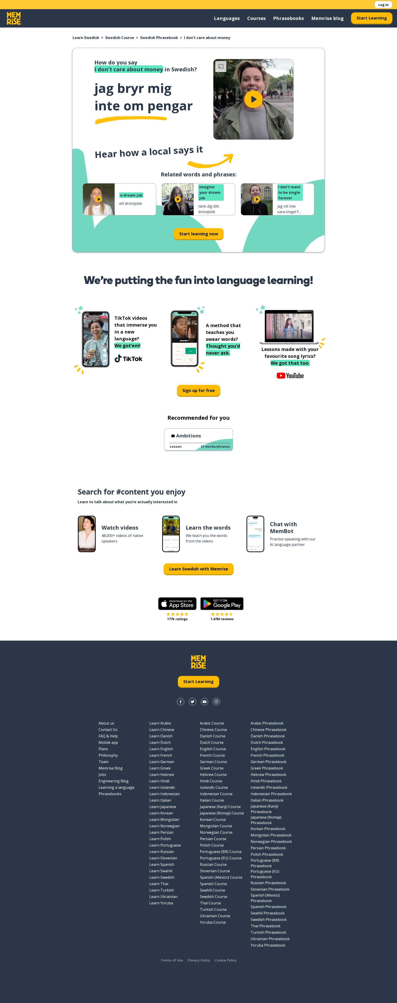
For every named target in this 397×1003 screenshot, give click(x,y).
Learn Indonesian (164, 793)
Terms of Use (172, 960)
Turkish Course (213, 909)
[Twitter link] (192, 701)
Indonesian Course (216, 793)
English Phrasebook (268, 748)
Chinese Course (213, 729)
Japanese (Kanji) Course (220, 806)
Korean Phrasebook (268, 828)
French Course (212, 755)
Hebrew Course (213, 774)
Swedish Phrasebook (159, 37)
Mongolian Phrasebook (271, 835)
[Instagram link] (216, 701)
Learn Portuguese (165, 845)
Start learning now (198, 233)
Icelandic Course (214, 787)
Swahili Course (212, 890)
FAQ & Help (108, 736)
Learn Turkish (161, 890)
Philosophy (108, 755)
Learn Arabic (160, 723)
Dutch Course (212, 742)
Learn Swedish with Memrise (198, 569)
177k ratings (177, 619)
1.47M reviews (222, 619)
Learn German (161, 761)
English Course (213, 748)
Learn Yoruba (161, 903)
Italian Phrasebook (267, 800)
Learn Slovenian (163, 858)
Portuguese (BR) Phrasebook (265, 863)
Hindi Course (211, 781)
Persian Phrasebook (268, 847)
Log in (383, 5)
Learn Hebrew (161, 774)
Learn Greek (160, 768)
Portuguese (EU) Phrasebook (265, 874)
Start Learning (372, 18)
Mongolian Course (216, 825)
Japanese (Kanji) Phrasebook (264, 809)
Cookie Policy (226, 960)
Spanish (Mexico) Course (221, 877)
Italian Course (212, 800)
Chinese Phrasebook (268, 729)
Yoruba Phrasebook (268, 945)
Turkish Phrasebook (268, 932)
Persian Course (213, 838)
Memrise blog (327, 18)
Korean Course (213, 819)
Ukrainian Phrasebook (270, 938)
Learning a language (116, 787)
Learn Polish (160, 838)
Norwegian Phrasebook (271, 841)
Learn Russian (161, 851)
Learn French (160, 755)
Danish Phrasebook (268, 736)
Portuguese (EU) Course (221, 858)
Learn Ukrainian (163, 896)
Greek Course (212, 768)
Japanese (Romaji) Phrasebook (266, 820)
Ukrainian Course (215, 915)
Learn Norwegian (164, 825)
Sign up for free (198, 390)
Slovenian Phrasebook (270, 889)
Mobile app (108, 742)
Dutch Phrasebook (267, 742)
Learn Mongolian (164, 819)
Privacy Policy (199, 960)
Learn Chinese (161, 729)
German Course (213, 761)
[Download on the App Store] (177, 603)
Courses (256, 18)
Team (103, 761)
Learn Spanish (161, 864)
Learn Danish (161, 736)
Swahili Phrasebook (268, 913)
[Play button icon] (253, 99)
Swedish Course (119, 37)
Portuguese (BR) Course (221, 851)
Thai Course (210, 903)
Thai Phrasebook (266, 925)
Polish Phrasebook (267, 854)
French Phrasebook (267, 755)
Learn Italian (160, 800)
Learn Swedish (86, 37)
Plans (103, 748)
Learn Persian (161, 832)
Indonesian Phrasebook (271, 793)
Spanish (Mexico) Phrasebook (265, 898)
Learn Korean (161, 813)
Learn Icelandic (162, 787)
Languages (227, 18)
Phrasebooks (288, 18)
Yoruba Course (213, 922)
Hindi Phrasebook (266, 781)
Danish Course (212, 736)
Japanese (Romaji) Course (222, 813)
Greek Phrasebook (267, 768)
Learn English (161, 748)
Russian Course (213, 864)
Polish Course (212, 845)
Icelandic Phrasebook (269, 787)
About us (106, 723)
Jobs (102, 774)
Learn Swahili (160, 870)
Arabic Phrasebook (267, 723)
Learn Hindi (159, 781)
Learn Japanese (162, 806)
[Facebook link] (180, 701)
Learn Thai (158, 883)
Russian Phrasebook (268, 882)
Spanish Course (213, 883)
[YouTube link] (204, 701)
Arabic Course (212, 723)
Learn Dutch (160, 742)
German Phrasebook (268, 761)
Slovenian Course (215, 870)
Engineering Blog (114, 781)
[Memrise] (14, 18)
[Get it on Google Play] (222, 603)
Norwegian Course (216, 832)
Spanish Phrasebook (268, 906)
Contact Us (108, 729)
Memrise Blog (111, 768)
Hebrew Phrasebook (268, 774)
